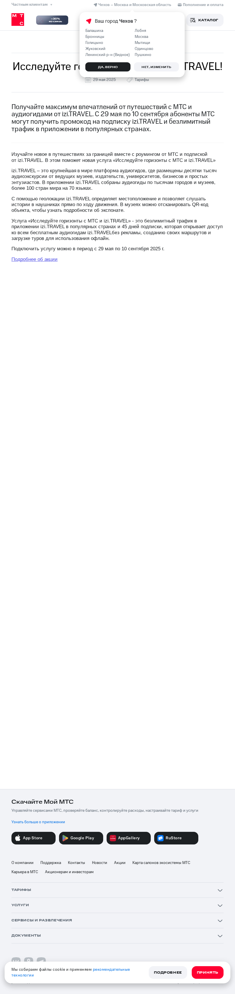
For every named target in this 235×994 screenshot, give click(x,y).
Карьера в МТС (24, 872)
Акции (120, 863)
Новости (99, 863)
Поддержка (50, 863)
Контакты (76, 863)
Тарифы (142, 80)
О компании (22, 863)
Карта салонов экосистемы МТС (161, 863)
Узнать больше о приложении (38, 822)
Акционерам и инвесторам (69, 872)
